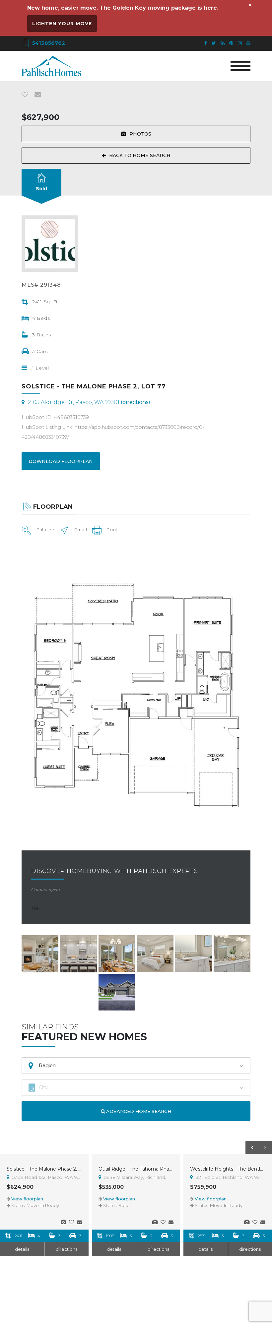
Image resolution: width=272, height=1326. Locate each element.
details (22, 1249)
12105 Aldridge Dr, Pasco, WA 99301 (87, 402)
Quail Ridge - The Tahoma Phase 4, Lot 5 (146, 1169)
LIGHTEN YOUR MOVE (62, 24)
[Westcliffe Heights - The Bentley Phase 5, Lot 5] (246, 1222)
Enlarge (45, 529)
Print (112, 529)
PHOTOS (140, 134)
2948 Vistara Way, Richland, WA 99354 (138, 1177)
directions (66, 1249)
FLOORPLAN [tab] (53, 506)
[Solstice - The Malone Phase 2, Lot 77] (40, 953)
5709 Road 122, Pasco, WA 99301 (46, 1177)
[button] (252, 1147)
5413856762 (48, 43)
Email (80, 529)
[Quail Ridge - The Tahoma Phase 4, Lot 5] (155, 1222)
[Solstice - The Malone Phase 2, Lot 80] (63, 1222)
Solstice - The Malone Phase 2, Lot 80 (50, 1169)
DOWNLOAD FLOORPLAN (61, 461)
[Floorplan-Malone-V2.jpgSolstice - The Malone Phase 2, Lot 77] (136, 692)
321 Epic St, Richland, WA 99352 (229, 1177)
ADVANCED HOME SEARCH (138, 1111)
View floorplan (27, 1198)
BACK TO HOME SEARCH (139, 155)
